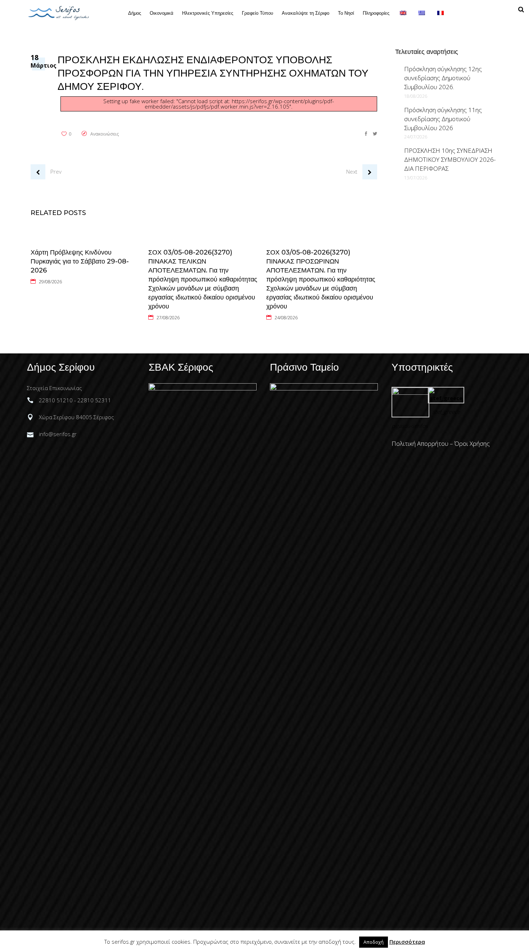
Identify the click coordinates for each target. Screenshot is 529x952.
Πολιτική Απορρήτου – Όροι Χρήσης (441, 443)
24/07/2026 (415, 137)
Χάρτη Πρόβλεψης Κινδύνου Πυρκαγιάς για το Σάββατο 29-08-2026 (80, 261)
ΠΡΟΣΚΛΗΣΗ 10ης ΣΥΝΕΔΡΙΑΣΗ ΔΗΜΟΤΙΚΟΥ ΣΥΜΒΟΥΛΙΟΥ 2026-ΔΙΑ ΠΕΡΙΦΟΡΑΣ (450, 159)
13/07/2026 (415, 178)
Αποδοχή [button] (373, 942)
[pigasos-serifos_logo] (410, 392)
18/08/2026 (415, 96)
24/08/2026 (286, 318)
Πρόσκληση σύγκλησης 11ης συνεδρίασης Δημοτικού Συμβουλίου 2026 (443, 119)
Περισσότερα (407, 941)
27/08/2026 (168, 318)
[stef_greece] (446, 398)
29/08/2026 (50, 282)
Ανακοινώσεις (104, 134)
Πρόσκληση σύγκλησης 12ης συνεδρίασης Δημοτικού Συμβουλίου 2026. (443, 78)
